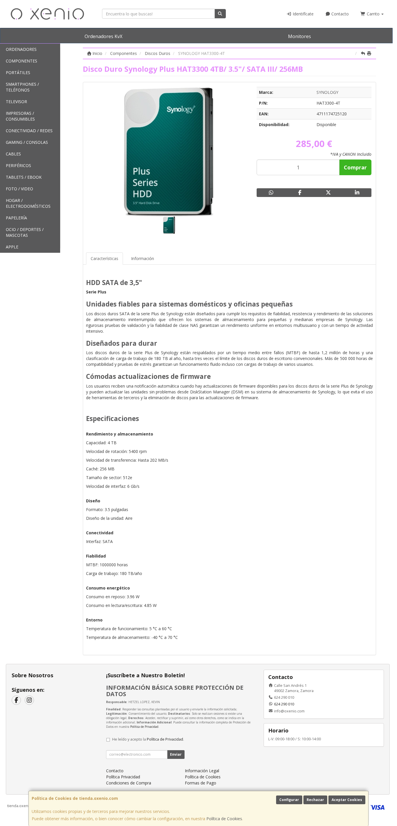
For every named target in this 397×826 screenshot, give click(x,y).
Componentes (21, 61)
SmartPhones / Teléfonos (22, 87)
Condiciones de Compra (128, 783)
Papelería (16, 218)
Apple (12, 247)
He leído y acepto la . (148, 739)
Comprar (355, 167)
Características (104, 258)
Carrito (373, 14)
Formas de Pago (200, 783)
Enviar (176, 754)
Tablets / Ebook (24, 177)
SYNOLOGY (327, 92)
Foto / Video (19, 188)
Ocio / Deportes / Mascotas (25, 232)
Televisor (16, 101)
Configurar (289, 799)
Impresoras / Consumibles (20, 116)
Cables (13, 154)
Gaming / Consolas (27, 142)
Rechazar (315, 799)
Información (142, 258)
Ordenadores (21, 49)
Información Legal (202, 770)
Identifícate (303, 14)
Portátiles (18, 72)
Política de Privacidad (144, 727)
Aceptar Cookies (347, 799)
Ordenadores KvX (103, 36)
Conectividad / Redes (29, 130)
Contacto (339, 14)
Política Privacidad (123, 777)
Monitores (299, 36)
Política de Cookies (224, 818)
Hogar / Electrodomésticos (28, 203)
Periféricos (18, 165)
